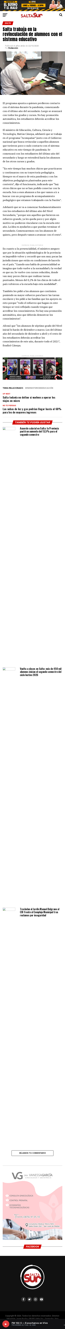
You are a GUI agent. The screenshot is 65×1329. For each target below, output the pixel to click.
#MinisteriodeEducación (39, 388)
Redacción (13, 48)
